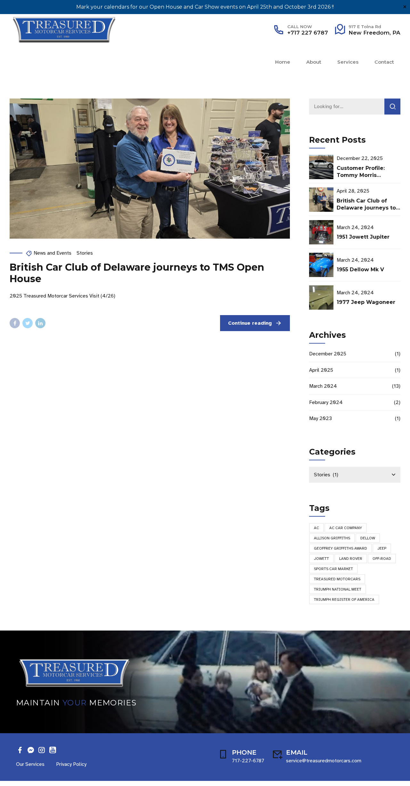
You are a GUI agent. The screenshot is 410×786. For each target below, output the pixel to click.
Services (347, 62)
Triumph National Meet (337, 589)
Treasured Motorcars (337, 579)
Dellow (367, 538)
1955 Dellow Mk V (360, 269)
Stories (85, 253)
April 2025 (321, 370)
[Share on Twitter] (27, 323)
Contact (384, 62)
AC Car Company (345, 528)
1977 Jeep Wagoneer (366, 302)
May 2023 (320, 418)
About (313, 62)
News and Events (52, 253)
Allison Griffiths (332, 538)
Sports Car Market (333, 569)
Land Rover (350, 558)
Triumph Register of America (344, 599)
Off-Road (382, 558)
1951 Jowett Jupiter (363, 237)
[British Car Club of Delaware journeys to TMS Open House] (150, 169)
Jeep (381, 548)
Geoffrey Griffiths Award (340, 548)
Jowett (321, 558)
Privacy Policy (71, 764)
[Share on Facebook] (15, 323)
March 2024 (323, 386)
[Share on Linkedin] (40, 323)
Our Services (30, 764)
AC (316, 528)
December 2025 (327, 354)
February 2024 (326, 402)
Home (282, 62)
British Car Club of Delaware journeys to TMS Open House (137, 273)
